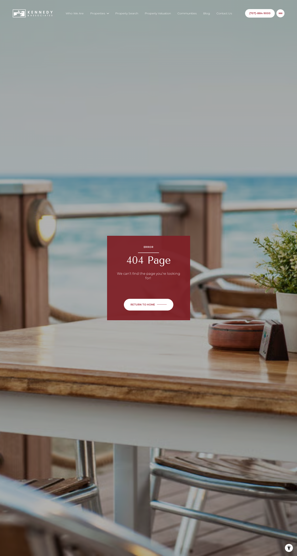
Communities (187, 13)
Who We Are (75, 13)
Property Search (126, 13)
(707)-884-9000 (260, 13)
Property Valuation (158, 13)
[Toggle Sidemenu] (280, 13)
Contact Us (224, 13)
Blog (206, 13)
